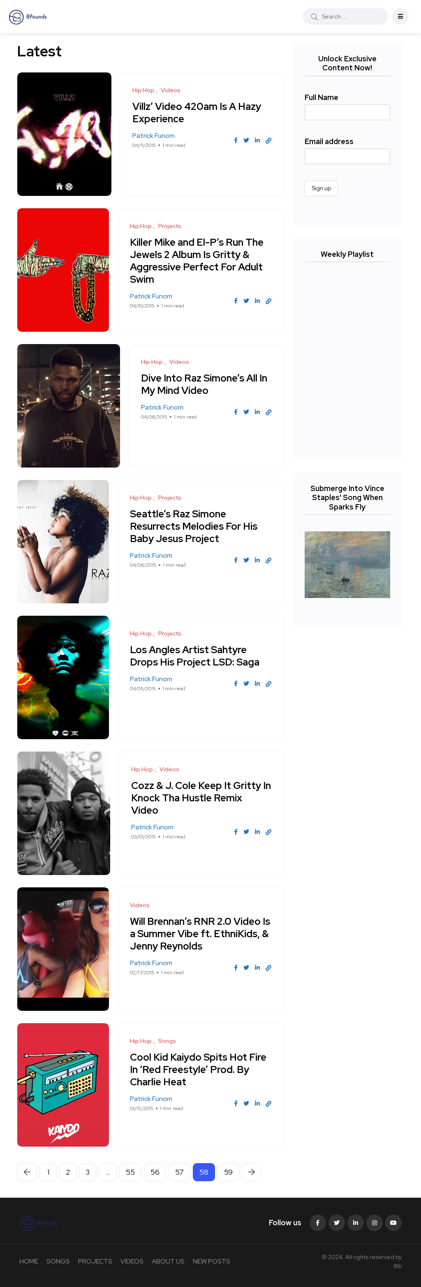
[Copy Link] (268, 140)
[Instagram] (374, 1223)
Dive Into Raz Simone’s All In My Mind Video (204, 384)
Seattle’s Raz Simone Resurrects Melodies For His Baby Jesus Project (193, 526)
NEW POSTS (211, 1261)
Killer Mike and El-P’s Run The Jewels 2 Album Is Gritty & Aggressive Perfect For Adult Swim (197, 261)
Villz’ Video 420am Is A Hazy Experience (196, 112)
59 (228, 1172)
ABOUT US (168, 1261)
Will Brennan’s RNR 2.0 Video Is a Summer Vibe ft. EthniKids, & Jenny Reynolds (200, 933)
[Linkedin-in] (355, 1223)
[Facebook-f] (318, 1223)
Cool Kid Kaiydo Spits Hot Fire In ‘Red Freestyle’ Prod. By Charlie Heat (198, 1069)
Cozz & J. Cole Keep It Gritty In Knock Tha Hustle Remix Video (201, 798)
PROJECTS (95, 1261)
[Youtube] (393, 1223)
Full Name (321, 97)
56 (155, 1172)
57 (179, 1172)
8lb (397, 1266)
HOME (28, 1261)
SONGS (58, 1261)
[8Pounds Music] (28, 16)
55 (130, 1172)
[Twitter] (336, 1223)
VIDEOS (131, 1261)
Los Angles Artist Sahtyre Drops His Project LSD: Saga (194, 655)
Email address (329, 141)
